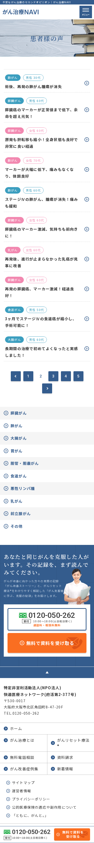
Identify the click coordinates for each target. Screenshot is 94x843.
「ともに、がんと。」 (30, 815)
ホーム (16, 728)
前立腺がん (21, 513)
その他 (17, 526)
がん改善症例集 (24, 768)
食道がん (19, 475)
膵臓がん (19, 413)
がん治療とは (22, 740)
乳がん (17, 501)
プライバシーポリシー (31, 798)
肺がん (17, 425)
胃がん (17, 450)
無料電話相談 (22, 757)
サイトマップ (23, 782)
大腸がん (19, 438)
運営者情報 (21, 790)
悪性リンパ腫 (23, 488)
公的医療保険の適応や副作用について (44, 807)
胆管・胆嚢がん (25, 463)
